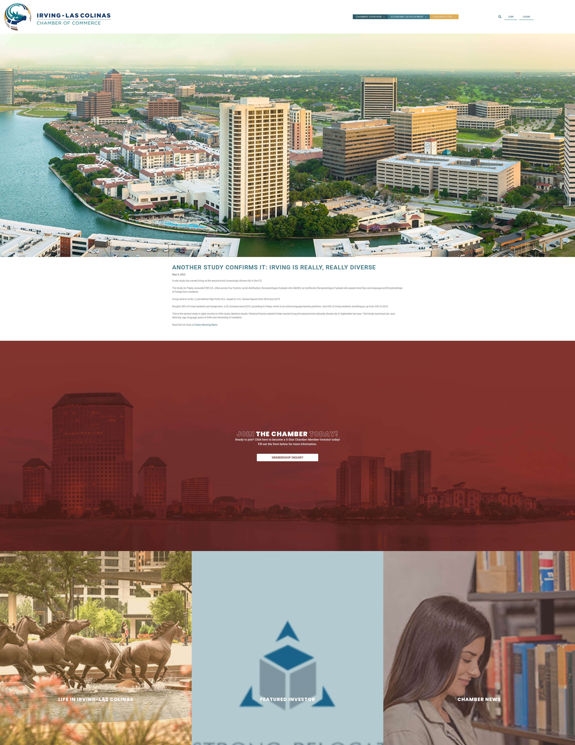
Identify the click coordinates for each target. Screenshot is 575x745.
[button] (499, 16)
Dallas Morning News (206, 324)
